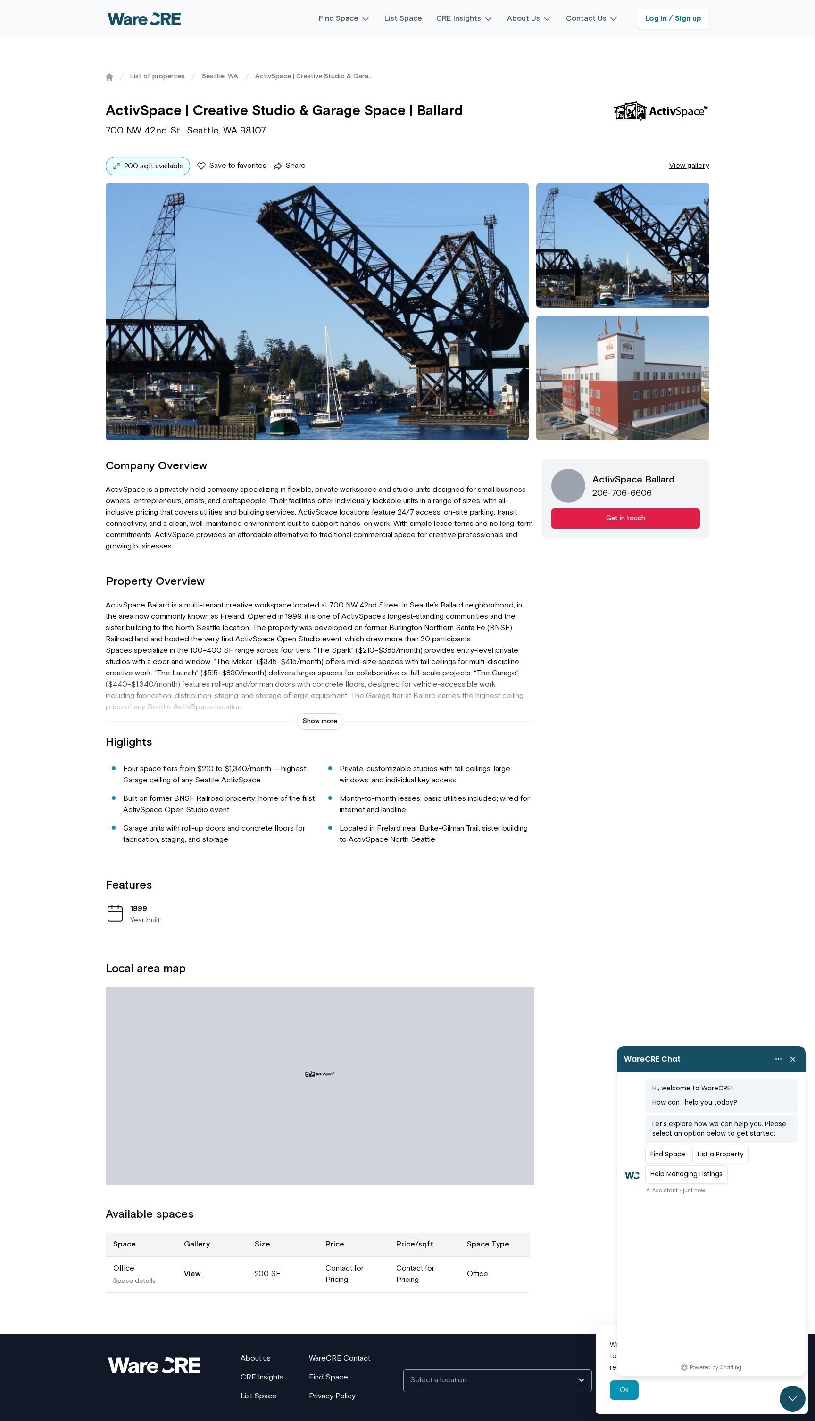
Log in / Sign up (673, 19)
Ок (624, 1390)
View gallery (689, 166)
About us (256, 1358)
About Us (523, 19)
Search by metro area (444, 1359)
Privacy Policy (332, 1396)
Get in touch (625, 518)
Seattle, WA (220, 76)
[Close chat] (793, 1399)
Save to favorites (237, 166)
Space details (134, 1281)
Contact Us (586, 19)
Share (295, 166)
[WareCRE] (144, 18)
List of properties (157, 76)
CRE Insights (458, 19)
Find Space (338, 19)
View (192, 1274)
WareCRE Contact (339, 1358)
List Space (403, 19)
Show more (320, 721)
